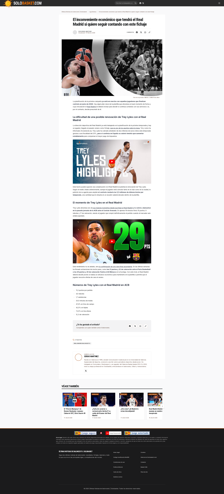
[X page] (143, 3)
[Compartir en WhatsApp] (145, 32)
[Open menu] (219, 3)
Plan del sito (144, 472)
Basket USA (144, 467)
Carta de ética (117, 472)
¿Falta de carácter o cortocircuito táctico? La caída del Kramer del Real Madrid (101, 412)
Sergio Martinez (91, 356)
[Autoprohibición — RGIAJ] (101, 433)
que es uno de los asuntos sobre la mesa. (125, 128)
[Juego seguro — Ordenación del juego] (85, 433)
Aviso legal (116, 452)
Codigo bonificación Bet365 (121, 457)
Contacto (143, 462)
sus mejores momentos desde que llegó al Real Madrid (113, 208)
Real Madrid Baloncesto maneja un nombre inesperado (157, 411)
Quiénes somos (117, 477)
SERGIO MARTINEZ (86, 31)
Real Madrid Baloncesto (82, 343)
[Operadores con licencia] (137, 433)
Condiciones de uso (119, 462)
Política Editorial (118, 467)
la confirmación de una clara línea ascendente (115, 267)
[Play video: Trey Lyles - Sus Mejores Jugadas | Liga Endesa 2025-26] (112, 162)
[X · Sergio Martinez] (86, 371)
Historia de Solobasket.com (149, 457)
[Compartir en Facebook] (137, 32)
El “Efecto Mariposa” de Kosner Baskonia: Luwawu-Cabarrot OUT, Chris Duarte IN (74, 411)
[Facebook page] (140, 3)
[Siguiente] (162, 406)
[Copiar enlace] (149, 32)
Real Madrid (91, 107)
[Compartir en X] (141, 32)
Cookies (143, 452)
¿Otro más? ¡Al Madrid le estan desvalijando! (130, 410)
